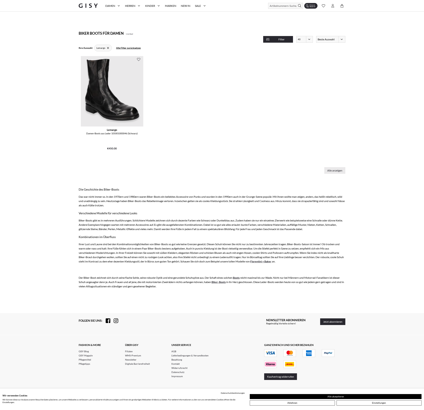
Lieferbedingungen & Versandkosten (190, 355)
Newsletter (130, 359)
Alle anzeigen (334, 170)
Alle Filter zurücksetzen (128, 47)
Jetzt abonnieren (332, 321)
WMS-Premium (133, 355)
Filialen (129, 351)
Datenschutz (177, 372)
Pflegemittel (85, 359)
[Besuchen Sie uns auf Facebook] (106, 320)
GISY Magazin (86, 355)
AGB (173, 351)
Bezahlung (176, 359)
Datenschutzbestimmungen (233, 393)
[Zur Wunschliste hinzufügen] (138, 59)
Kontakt (175, 363)
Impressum (177, 376)
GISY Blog (84, 351)
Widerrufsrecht (179, 368)
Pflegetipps (84, 363)
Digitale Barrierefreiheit (137, 363)
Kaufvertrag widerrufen (280, 376)
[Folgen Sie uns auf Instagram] (114, 320)
